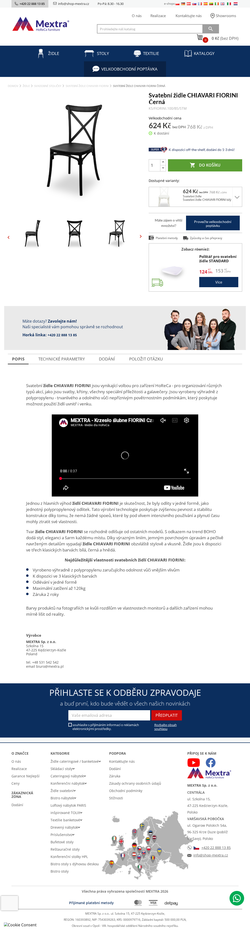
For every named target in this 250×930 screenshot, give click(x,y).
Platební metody (167, 238)
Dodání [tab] (107, 359)
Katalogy (204, 53)
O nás (137, 15)
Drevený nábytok (64, 827)
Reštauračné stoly (65, 849)
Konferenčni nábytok (67, 783)
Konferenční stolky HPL (69, 856)
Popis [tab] (18, 359)
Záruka (114, 776)
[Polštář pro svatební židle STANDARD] (173, 271)
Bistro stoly (60, 871)
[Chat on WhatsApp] (236, 898)
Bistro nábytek (62, 798)
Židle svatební (62, 790)
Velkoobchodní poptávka (129, 69)
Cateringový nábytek (67, 776)
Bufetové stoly (62, 842)
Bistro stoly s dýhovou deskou (75, 864)
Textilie (151, 53)
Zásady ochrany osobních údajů (135, 783)
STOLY (103, 53)
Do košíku (205, 165)
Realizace (158, 15)
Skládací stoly (62, 768)
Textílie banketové (65, 820)
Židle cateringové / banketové (75, 761)
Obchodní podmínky (125, 790)
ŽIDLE (53, 53)
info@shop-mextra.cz (73, 3)
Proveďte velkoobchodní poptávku (212, 224)
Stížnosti (116, 798)
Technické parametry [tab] (61, 359)
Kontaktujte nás (189, 15)
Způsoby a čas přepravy (206, 238)
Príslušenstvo (61, 834)
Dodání (17, 805)
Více (218, 282)
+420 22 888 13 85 (62, 335)
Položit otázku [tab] (146, 359)
